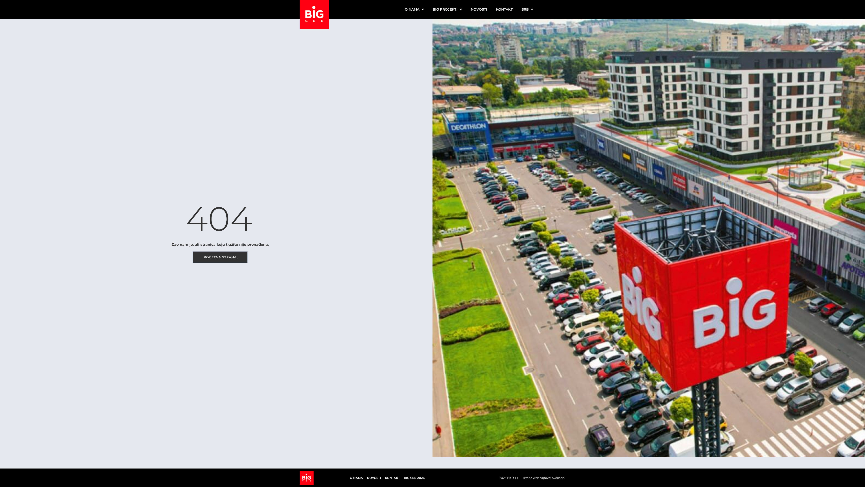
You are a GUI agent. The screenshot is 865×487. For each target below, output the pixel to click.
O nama (412, 9)
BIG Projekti (445, 9)
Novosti (479, 9)
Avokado (558, 478)
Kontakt (504, 9)
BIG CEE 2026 (414, 478)
